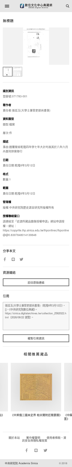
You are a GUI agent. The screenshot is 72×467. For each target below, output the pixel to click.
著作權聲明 (33, 437)
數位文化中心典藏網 (36, 6)
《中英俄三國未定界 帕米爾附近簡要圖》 (36, 415)
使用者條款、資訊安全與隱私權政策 (44, 438)
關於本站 (14, 437)
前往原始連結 (36, 282)
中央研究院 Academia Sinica (21, 463)
